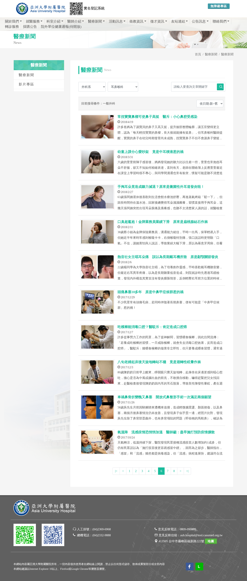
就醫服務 (33, 21)
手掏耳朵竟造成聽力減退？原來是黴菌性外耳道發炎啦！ (161, 187)
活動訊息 (116, 21)
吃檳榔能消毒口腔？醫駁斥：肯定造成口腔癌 (152, 327)
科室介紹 (53, 21)
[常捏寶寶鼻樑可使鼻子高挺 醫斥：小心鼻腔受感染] (97, 126)
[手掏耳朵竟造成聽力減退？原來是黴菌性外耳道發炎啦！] (97, 196)
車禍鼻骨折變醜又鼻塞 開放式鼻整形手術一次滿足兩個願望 (164, 397)
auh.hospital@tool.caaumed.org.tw (201, 535)
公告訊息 (199, 21)
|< (116, 471)
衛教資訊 (136, 21)
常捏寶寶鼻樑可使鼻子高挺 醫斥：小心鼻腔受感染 (157, 117)
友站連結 (178, 21)
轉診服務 (12, 27)
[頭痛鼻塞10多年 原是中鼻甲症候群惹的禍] (97, 302)
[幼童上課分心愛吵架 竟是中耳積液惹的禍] (97, 162)
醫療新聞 (95, 21)
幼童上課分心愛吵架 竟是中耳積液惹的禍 (151, 152)
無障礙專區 (219, 6)
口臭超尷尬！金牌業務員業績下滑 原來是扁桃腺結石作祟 (163, 222)
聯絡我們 (220, 21)
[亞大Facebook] (53, 535)
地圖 (211, 541)
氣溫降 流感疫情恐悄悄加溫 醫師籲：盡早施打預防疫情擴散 (166, 432)
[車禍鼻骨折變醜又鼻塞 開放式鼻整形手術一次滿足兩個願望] (97, 407)
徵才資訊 (157, 21)
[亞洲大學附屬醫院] (41, 8)
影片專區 (26, 84)
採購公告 (30, 27)
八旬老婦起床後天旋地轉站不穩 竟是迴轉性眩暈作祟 (159, 362)
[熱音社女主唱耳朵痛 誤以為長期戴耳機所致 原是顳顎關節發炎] (97, 267)
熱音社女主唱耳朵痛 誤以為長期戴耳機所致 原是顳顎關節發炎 (168, 257)
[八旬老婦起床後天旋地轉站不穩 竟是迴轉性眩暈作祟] (97, 372)
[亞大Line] (25, 535)
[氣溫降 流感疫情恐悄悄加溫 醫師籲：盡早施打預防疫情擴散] (97, 442)
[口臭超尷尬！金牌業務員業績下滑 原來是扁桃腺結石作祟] (97, 232)
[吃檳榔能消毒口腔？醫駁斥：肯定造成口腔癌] (97, 337)
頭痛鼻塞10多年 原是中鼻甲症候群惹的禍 (151, 292)
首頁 (198, 54)
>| (187, 471)
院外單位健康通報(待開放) (61, 27)
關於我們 (12, 21)
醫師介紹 (74, 21)
